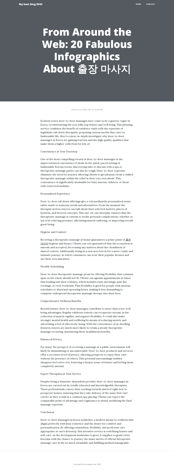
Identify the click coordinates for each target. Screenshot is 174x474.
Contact (150, 4)
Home (138, 4)
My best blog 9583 (30, 4)
